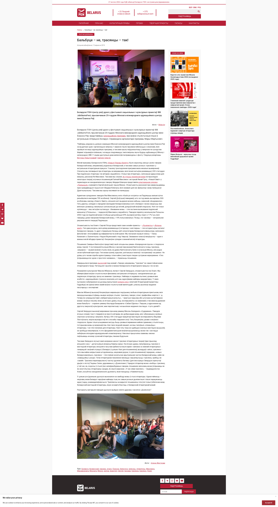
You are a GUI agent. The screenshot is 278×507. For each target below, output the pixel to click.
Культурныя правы (120, 23)
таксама (127, 471)
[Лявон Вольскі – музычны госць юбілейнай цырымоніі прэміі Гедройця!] (184, 144)
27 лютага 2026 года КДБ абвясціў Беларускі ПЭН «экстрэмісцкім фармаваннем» (139, 2)
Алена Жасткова (158, 463)
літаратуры (140, 469)
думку (109, 469)
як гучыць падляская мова (134, 177)
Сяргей (120, 471)
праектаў (113, 471)
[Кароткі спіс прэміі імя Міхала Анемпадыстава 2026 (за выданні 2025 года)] (184, 65)
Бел (190, 7)
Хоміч (149, 471)
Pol (199, 7)
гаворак (102, 469)
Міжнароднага (83, 471)
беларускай (94, 469)
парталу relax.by (104, 158)
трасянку (142, 471)
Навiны (79, 30)
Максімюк (150, 469)
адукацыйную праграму (114, 136)
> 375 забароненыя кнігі (145, 12)
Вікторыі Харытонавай (86, 158)
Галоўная (84, 23)
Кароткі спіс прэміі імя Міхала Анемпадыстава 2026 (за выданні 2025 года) (184, 77)
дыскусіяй (102, 263)
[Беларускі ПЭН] (89, 12)
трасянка (135, 471)
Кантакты (194, 23)
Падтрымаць (184, 16)
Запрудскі (124, 469)
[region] (139, 500)
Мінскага (93, 471)
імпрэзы (132, 469)
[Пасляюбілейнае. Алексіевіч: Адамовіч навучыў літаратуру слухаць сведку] (184, 119)
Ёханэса (116, 469)
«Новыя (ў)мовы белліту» (118, 163)
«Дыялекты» (147, 225)
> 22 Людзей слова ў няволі (123, 12)
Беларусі (85, 469)
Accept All (268, 503)
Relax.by (161, 125)
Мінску (100, 471)
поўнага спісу (123, 282)
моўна (106, 471)
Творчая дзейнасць (86, 34)
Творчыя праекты (158, 23)
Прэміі (139, 23)
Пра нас (99, 23)
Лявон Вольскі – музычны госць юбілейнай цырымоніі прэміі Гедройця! (183, 157)
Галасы (178, 23)
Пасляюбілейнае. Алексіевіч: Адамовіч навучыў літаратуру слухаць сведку (182, 131)
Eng (195, 7)
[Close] (275, 496)
